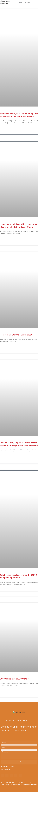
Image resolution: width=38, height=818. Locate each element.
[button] (33, 2)
